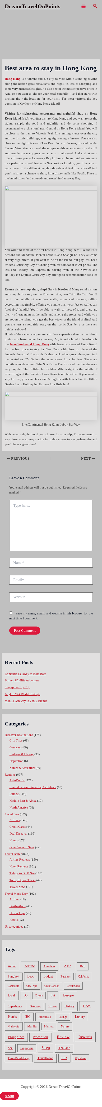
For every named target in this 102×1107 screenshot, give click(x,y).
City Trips (16, 740)
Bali (82, 966)
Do (25, 995)
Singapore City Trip (17, 687)
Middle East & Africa (23, 800)
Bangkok (13, 976)
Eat (53, 995)
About (9, 1096)
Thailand (64, 1048)
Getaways (15, 747)
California (83, 976)
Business (65, 976)
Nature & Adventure (22, 767)
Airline (29, 966)
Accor (12, 966)
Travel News (17, 887)
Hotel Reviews (18, 866)
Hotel (87, 1006)
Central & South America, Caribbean (32, 787)
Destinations (17, 906)
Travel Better (13, 854)
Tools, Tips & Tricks (22, 880)
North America (18, 807)
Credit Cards (17, 826)
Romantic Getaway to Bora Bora (25, 674)
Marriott (48, 1026)
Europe (14, 794)
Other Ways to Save (21, 847)
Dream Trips (17, 913)
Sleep (46, 1048)
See (10, 1048)
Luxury (80, 1016)
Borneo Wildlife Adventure (22, 680)
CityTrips (31, 985)
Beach (31, 976)
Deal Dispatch (18, 833)
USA (64, 1058)
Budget (48, 976)
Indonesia (44, 1016)
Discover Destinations (19, 735)
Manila (32, 1026)
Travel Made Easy (16, 893)
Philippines (16, 1037)
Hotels (13, 840)
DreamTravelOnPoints (32, 6)
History (69, 1006)
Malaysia (13, 1026)
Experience (15, 1006)
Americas (49, 966)
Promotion (40, 1037)
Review (63, 1037)
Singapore (26, 1048)
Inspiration (16, 761)
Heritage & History (21, 754)
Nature (65, 1026)
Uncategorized (14, 926)
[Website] (51, 598)
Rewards (85, 1037)
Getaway (35, 1006)
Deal (11, 995)
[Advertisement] (51, 66)
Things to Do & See (22, 873)
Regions (10, 774)
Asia (67, 966)
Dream (39, 995)
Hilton (52, 1006)
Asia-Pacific (17, 780)
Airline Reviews (19, 859)
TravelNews (45, 1058)
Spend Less (12, 814)
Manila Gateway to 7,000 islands (26, 700)
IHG (28, 1016)
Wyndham (80, 1058)
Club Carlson (51, 985)
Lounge (63, 1016)
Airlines (14, 820)
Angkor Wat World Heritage (22, 694)
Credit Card (73, 985)
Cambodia (13, 985)
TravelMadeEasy (18, 1058)
